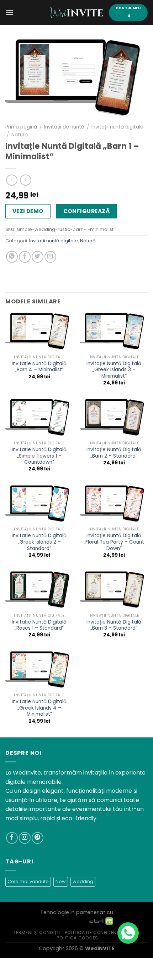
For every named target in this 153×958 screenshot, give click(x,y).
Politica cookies (77, 938)
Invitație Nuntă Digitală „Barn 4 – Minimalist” (39, 366)
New (61, 881)
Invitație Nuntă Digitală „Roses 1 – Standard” (39, 625)
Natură (19, 134)
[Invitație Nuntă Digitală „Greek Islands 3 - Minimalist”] (114, 332)
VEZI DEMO (28, 211)
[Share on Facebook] (25, 257)
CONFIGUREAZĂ (86, 211)
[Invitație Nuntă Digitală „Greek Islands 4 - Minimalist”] (39, 670)
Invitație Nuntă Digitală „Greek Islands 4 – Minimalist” (39, 708)
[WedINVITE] (77, 12)
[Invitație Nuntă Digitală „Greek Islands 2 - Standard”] (39, 504)
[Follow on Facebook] (12, 838)
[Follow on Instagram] (25, 838)
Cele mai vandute (28, 881)
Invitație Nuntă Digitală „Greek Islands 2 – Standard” (39, 542)
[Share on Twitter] (37, 257)
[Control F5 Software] (101, 920)
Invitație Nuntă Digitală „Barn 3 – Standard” (113, 625)
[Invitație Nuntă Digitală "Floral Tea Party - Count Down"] (114, 504)
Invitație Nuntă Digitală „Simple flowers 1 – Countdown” (39, 456)
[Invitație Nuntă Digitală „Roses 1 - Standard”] (39, 590)
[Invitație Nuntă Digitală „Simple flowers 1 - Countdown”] (39, 418)
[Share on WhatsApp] (12, 257)
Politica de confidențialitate (101, 932)
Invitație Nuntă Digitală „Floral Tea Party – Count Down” (114, 542)
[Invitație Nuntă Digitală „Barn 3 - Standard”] (114, 590)
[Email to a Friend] (50, 257)
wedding (83, 881)
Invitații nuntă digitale (117, 126)
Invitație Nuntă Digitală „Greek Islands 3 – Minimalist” (113, 369)
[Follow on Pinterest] (37, 838)
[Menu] (9, 12)
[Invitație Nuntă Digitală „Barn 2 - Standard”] (114, 418)
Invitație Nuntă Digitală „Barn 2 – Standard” (113, 453)
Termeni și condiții (37, 932)
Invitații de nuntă (64, 126)
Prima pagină (21, 126)
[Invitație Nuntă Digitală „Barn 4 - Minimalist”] (39, 332)
